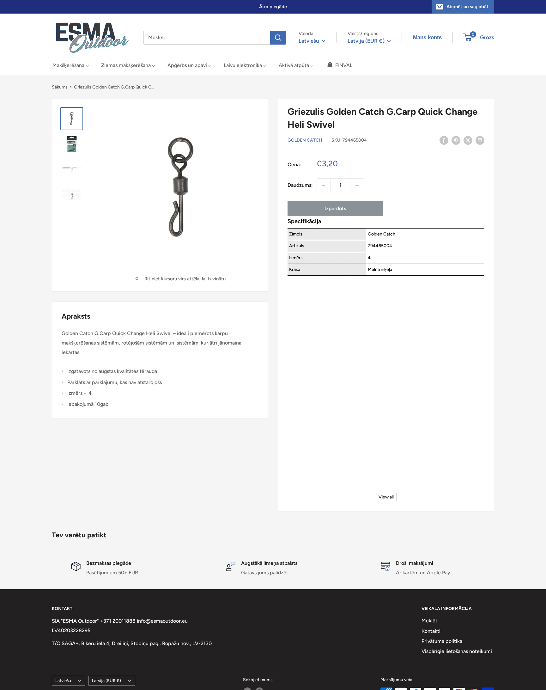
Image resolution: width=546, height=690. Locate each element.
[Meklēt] (278, 38)
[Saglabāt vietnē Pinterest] (456, 140)
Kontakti (431, 631)
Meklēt (429, 621)
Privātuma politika (442, 641)
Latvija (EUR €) (106, 680)
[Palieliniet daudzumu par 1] (357, 185)
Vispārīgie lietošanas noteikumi (457, 651)
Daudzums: (300, 185)
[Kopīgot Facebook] (444, 140)
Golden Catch (305, 140)
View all (386, 497)
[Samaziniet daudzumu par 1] (323, 185)
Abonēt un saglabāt (467, 6)
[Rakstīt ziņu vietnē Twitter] (468, 140)
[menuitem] (70, 65)
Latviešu (63, 680)
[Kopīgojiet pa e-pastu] (480, 140)
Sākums (60, 87)
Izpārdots (335, 208)
